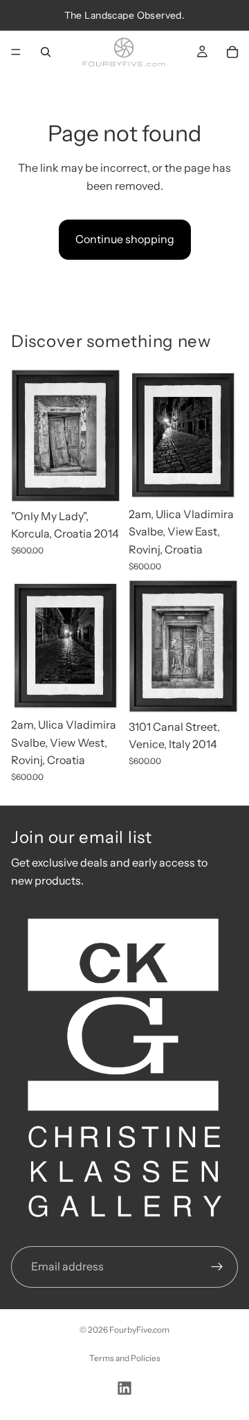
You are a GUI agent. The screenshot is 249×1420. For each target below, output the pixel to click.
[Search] (45, 52)
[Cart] (232, 52)
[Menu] (16, 52)
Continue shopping (124, 239)
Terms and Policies (124, 1358)
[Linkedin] (124, 1388)
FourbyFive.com (139, 1329)
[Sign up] (217, 1266)
